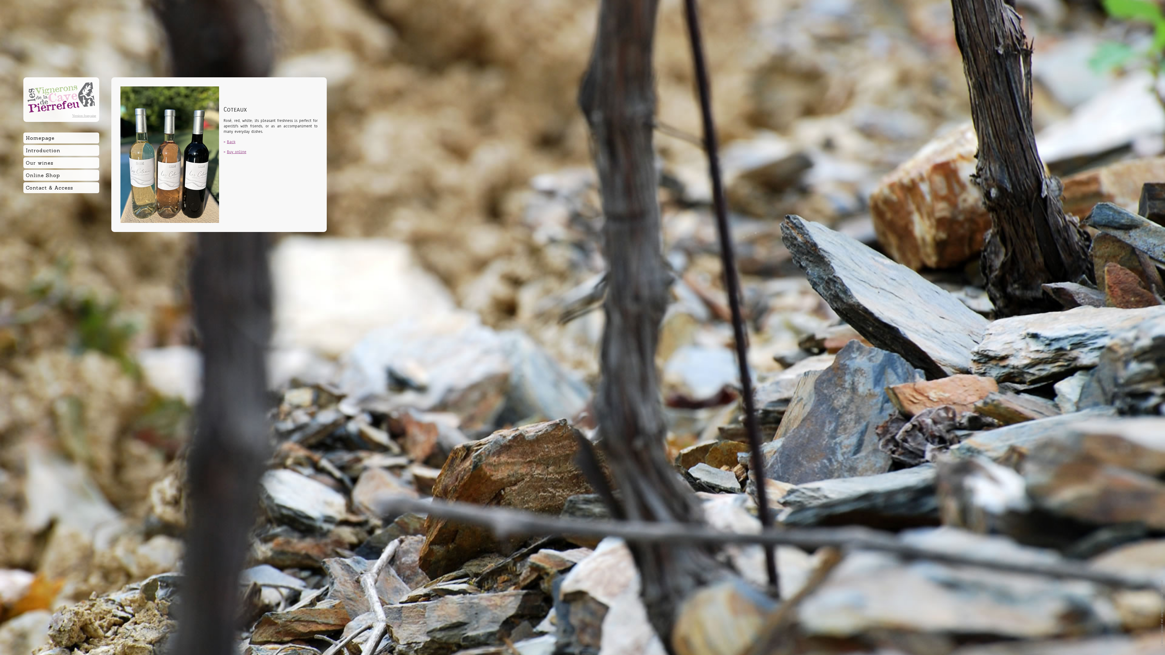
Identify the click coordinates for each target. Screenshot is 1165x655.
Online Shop (43, 175)
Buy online (236, 152)
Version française (84, 115)
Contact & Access (49, 188)
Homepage (40, 138)
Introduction (43, 150)
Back (231, 142)
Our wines (39, 163)
